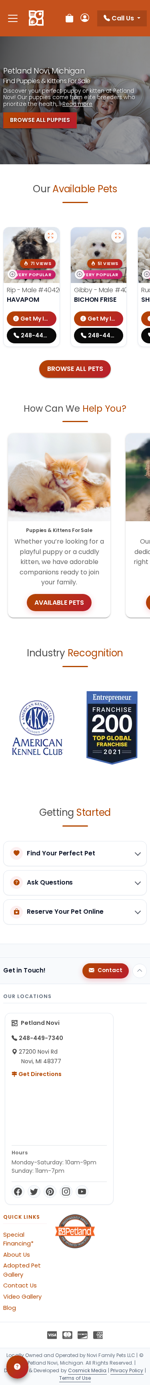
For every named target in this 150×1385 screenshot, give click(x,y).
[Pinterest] (50, 1191)
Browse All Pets (75, 368)
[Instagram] (66, 1191)
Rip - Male (35, 290)
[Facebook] (18, 1191)
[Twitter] (34, 1191)
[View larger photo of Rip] (50, 236)
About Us (16, 1255)
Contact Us (20, 1285)
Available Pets (59, 602)
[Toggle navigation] (12, 18)
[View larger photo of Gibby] (117, 236)
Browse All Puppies (40, 120)
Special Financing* (18, 1239)
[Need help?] (17, 1367)
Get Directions (39, 1074)
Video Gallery (22, 1297)
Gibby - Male (106, 290)
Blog (9, 1308)
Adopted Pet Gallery (22, 1269)
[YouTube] (82, 1191)
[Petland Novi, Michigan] (36, 18)
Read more (77, 104)
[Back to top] (139, 971)
